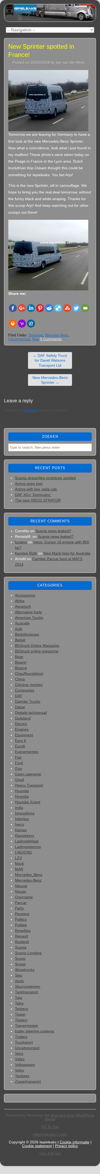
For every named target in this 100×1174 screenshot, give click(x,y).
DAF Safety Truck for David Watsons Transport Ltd (50, 360)
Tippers (21, 1020)
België (20, 640)
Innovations (24, 813)
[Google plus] (22, 308)
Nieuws (21, 886)
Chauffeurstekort (29, 673)
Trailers (21, 1037)
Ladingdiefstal (26, 841)
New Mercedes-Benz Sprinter (50, 380)
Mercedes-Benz (56, 335)
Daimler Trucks (27, 701)
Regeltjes (23, 930)
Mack (19, 863)
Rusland (22, 942)
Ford (19, 763)
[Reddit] (49, 308)
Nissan (20, 891)
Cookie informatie (74, 1142)
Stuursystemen (27, 986)
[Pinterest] (40, 308)
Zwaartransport (28, 1081)
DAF (18, 696)
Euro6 (20, 746)
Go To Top (50, 1126)
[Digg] (31, 324)
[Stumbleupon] (67, 308)
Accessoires (25, 595)
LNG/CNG (23, 852)
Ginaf (19, 780)
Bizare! (21, 662)
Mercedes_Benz (28, 875)
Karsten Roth (26, 553)
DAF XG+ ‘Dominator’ (33, 495)
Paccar (21, 902)
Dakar (20, 707)
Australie (22, 623)
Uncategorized (19, 339)
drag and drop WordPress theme (70, 1117)
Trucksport (24, 1042)
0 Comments (51, 339)
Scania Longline (28, 953)
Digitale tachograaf (31, 712)
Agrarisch (23, 606)
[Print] (13, 324)
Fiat (18, 757)
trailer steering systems (34, 1031)
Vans (35, 339)
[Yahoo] (22, 324)
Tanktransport (26, 992)
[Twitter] (76, 308)
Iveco (19, 824)
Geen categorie (28, 774)
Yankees (22, 1076)
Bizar (19, 657)
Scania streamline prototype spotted (45, 478)
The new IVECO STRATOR (38, 500)
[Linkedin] (31, 308)
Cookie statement (37, 1146)
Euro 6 (20, 740)
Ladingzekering (28, 847)
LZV (18, 858)
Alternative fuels (28, 612)
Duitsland (36, 335)
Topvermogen (26, 1025)
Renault (21, 936)
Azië (18, 629)
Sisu (18, 975)
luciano (21, 542)
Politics (21, 919)
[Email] (85, 308)
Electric (21, 724)
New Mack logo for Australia (66, 553)
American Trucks (29, 617)
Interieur (22, 819)
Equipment (24, 735)
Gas (18, 768)
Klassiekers (24, 835)
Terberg (21, 1009)
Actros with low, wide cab (36, 489)
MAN (19, 869)
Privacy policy (66, 1146)
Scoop (20, 958)
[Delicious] (58, 308)
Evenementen (26, 752)
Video (20, 1059)
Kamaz (21, 830)
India (19, 807)
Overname (24, 897)
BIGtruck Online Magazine (37, 645)
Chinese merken (29, 685)
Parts (19, 908)
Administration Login (50, 1134)
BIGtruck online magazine (36, 651)
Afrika (20, 601)
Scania (20, 947)
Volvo (19, 1070)
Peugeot (22, 914)
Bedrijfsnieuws (27, 634)
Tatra (19, 1003)
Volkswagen (25, 1065)
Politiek (21, 925)
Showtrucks (24, 970)
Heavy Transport (29, 785)
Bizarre (21, 668)
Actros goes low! (29, 483)
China (20, 679)
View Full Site (50, 1153)
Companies (24, 690)
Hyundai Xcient (27, 802)
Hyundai (22, 791)
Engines (22, 729)
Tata (18, 997)
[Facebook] (13, 308)
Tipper (20, 1014)
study (19, 981)
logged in (31, 410)
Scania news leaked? (53, 531)
